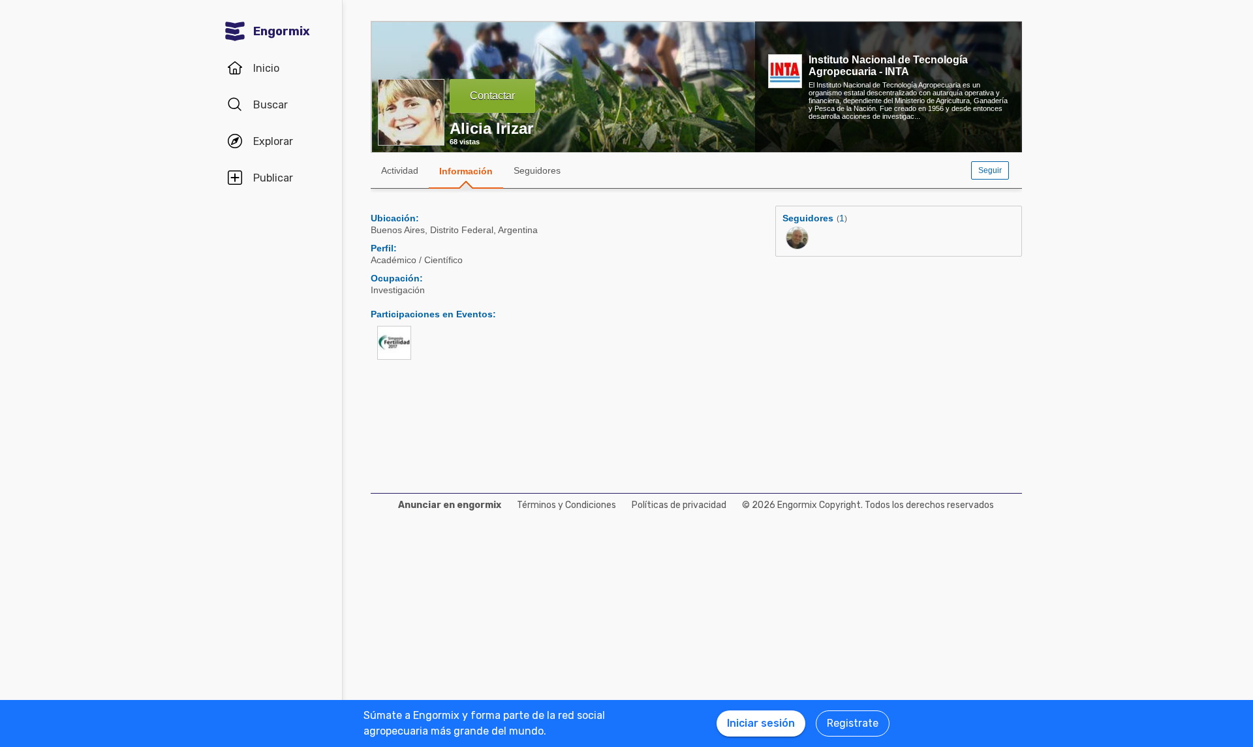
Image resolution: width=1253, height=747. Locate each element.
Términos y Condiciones (566, 505)
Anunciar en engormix (449, 505)
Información (466, 171)
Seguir (990, 170)
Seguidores (537, 170)
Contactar (492, 95)
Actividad (399, 170)
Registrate (852, 723)
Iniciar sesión (761, 723)
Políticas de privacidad (679, 505)
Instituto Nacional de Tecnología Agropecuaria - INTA (888, 65)
